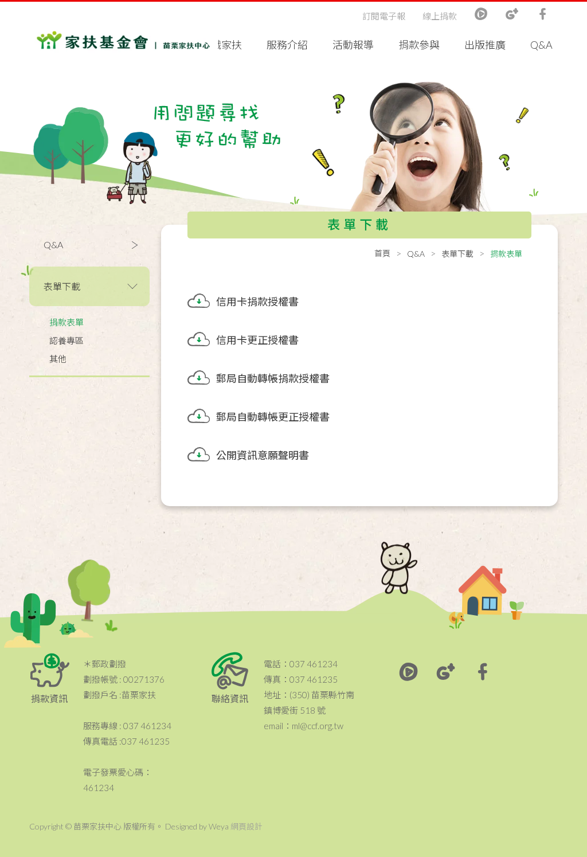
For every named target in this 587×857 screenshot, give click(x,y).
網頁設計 (246, 826)
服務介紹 (287, 44)
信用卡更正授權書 (257, 340)
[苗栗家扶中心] (123, 39)
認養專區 (66, 340)
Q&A (541, 44)
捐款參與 (419, 44)
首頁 (382, 253)
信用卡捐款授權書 (257, 301)
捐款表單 (66, 322)
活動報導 (353, 44)
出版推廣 (485, 44)
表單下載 (457, 254)
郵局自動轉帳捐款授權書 (273, 378)
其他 (57, 359)
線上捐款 (439, 16)
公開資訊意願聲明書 (262, 455)
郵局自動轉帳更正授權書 (273, 416)
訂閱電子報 (383, 16)
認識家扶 (221, 44)
